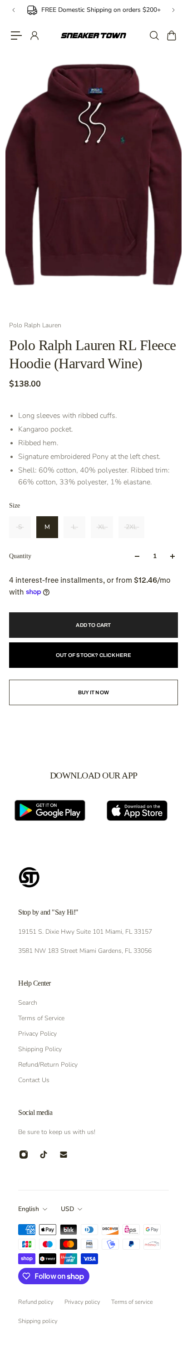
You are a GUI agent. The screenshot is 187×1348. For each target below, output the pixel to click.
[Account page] (34, 35)
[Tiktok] (44, 1155)
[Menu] (16, 35)
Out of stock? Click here (93, 655)
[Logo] (93, 36)
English (28, 1209)
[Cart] (171, 35)
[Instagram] (24, 1155)
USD (67, 1209)
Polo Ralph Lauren (35, 325)
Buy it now (93, 692)
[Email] (64, 1155)
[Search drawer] (153, 35)
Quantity (20, 556)
